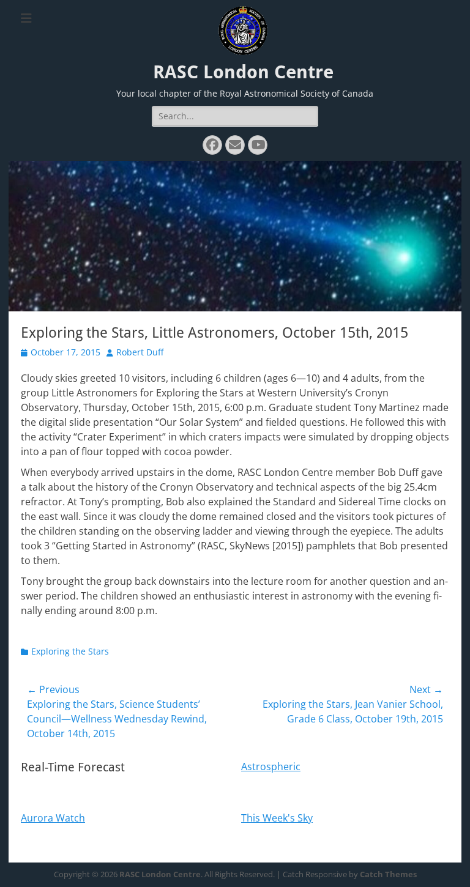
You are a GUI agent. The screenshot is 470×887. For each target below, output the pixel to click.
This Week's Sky (277, 818)
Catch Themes (388, 874)
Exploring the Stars (70, 651)
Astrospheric (270, 766)
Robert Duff (139, 352)
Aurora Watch (53, 818)
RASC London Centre (243, 72)
